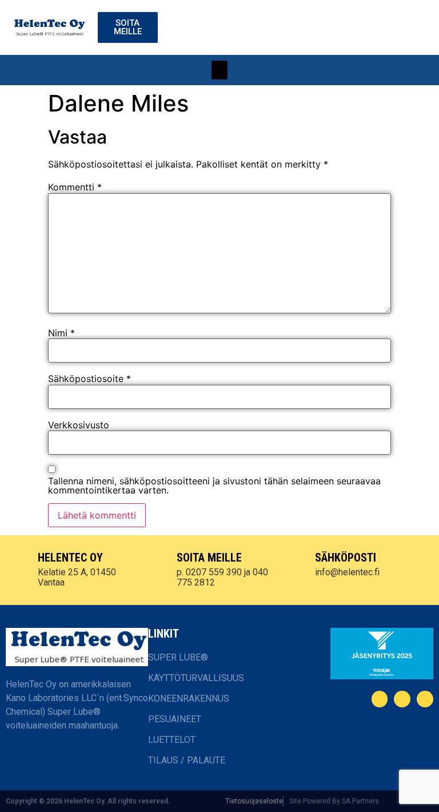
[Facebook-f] (380, 699)
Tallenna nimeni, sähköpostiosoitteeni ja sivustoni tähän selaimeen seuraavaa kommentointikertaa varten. (214, 485)
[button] (219, 70)
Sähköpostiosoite (89, 378)
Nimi (61, 332)
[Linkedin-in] (402, 699)
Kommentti (75, 187)
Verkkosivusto (78, 424)
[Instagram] (425, 699)
